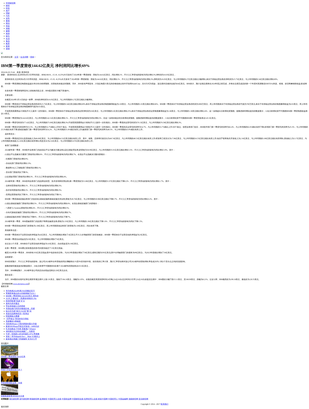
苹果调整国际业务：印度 (11, 383)
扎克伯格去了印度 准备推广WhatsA (21, 329)
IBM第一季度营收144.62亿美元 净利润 (22, 296)
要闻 (8, 21)
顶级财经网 (133, 399)
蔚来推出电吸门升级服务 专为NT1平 (21, 339)
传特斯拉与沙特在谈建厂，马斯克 (20, 331)
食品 (8, 41)
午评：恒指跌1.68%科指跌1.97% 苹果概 (22, 334)
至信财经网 (143, 399)
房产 (8, 11)
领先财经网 (14, 399)
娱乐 (8, 36)
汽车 (8, 16)
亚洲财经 (43, 399)
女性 (8, 18)
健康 (8, 31)
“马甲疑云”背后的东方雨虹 (17, 319)
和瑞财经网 (34, 399)
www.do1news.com (20, 284)
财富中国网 (103, 399)
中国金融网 (123, 399)
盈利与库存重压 (12, 303)
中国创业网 (66, 399)
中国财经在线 (78, 399)
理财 (8, 13)
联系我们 (164, 404)
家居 (8, 46)
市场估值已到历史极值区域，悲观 (20, 309)
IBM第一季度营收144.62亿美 (13, 357)
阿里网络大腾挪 (12, 316)
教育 (8, 44)
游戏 (8, 28)
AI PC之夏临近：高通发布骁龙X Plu (21, 298)
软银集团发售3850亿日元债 (12, 396)
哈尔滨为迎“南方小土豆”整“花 (19, 311)
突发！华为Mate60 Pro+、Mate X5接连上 (23, 336)
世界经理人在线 (91, 399)
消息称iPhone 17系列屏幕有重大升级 (21, 324)
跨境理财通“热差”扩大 (15, 301)
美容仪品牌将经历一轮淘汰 (17, 314)
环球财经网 (10, 3)
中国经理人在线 (54, 399)
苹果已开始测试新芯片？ (11, 370)
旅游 (8, 33)
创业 (8, 26)
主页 (16, 57)
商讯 (8, 23)
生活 (8, 39)
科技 (8, 8)
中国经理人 (113, 399)
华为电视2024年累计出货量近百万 (20, 291)
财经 (8, 6)
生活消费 (24, 57)
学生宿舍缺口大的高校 (15, 306)
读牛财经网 (24, 399)
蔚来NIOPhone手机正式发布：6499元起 (22, 326)
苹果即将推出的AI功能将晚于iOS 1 (20, 293)
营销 (8, 49)
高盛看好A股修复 (13, 321)
